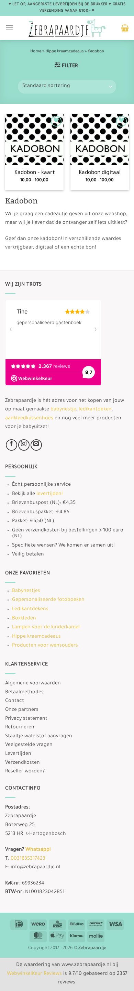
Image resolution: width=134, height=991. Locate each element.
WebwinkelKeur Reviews (34, 974)
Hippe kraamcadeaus (64, 51)
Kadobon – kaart (34, 173)
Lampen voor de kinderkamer (46, 627)
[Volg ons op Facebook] (11, 444)
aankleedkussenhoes (29, 418)
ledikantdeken (95, 409)
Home (35, 51)
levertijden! (49, 494)
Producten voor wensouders (45, 646)
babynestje (63, 409)
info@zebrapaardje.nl (35, 867)
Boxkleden (24, 618)
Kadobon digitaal (100, 173)
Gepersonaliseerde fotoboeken (48, 600)
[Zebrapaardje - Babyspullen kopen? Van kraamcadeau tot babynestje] (67, 28)
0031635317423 (28, 858)
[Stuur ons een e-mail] (36, 444)
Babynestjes (26, 591)
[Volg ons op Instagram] (24, 444)
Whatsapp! (38, 850)
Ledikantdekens (30, 609)
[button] (9, 27)
